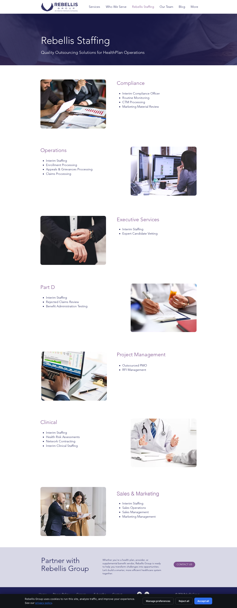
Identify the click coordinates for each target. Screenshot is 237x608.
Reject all (184, 601)
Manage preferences (158, 601)
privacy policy (43, 603)
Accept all (203, 601)
